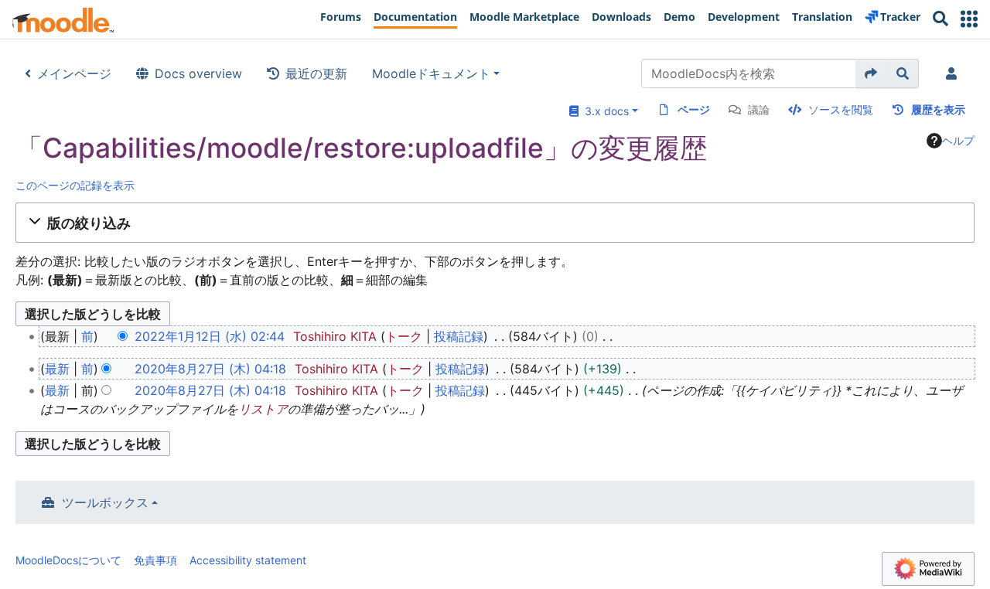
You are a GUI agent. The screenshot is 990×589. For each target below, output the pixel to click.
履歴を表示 (938, 109)
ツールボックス (105, 502)
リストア (263, 409)
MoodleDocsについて (68, 560)
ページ (694, 109)
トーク (403, 336)
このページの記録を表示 (75, 185)
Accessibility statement (247, 560)
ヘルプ (958, 140)
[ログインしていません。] (954, 73)
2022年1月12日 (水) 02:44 (210, 336)
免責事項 (155, 560)
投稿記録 (458, 336)
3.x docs (604, 110)
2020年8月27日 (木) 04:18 (210, 368)
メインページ (74, 73)
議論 (759, 109)
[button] (969, 19)
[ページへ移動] (871, 73)
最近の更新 (316, 73)
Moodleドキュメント (431, 73)
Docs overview (198, 73)
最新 (57, 368)
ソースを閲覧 (840, 109)
